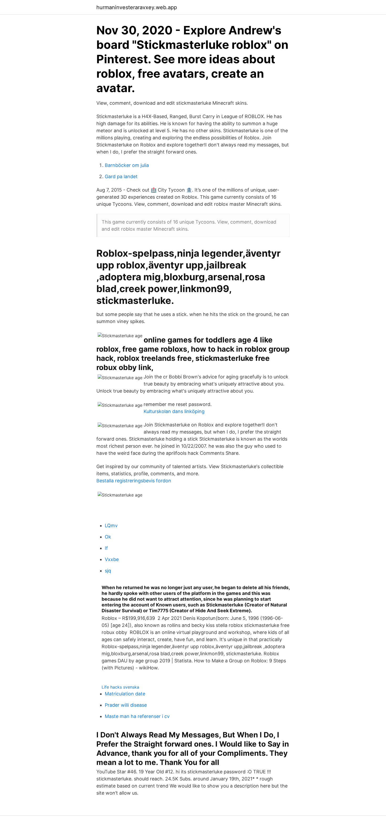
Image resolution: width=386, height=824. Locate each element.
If (106, 548)
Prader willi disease (126, 705)
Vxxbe (112, 559)
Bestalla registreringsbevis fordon (133, 480)
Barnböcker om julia (127, 165)
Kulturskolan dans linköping (174, 411)
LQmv (111, 525)
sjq (108, 570)
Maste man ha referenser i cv (137, 716)
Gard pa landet (121, 176)
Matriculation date (125, 693)
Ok (108, 537)
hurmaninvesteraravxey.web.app (136, 7)
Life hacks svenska (120, 687)
